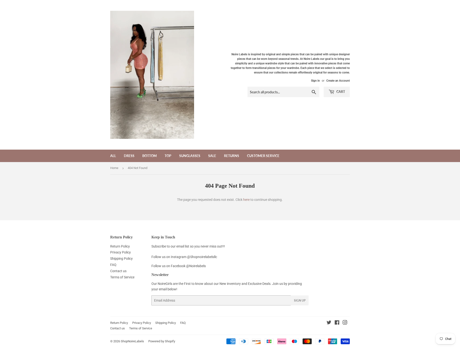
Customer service (263, 156)
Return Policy (120, 246)
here (246, 200)
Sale (212, 156)
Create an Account (338, 80)
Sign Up (299, 300)
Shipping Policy (121, 258)
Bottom (149, 156)
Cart (340, 92)
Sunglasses (189, 156)
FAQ (113, 265)
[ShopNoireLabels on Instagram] (345, 323)
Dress (129, 156)
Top (168, 156)
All (113, 156)
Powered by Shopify (161, 341)
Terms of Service (122, 277)
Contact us (118, 271)
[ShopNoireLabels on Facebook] (336, 323)
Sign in (315, 80)
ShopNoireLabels (132, 341)
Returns (231, 156)
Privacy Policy (120, 252)
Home (114, 168)
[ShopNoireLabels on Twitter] (329, 323)
